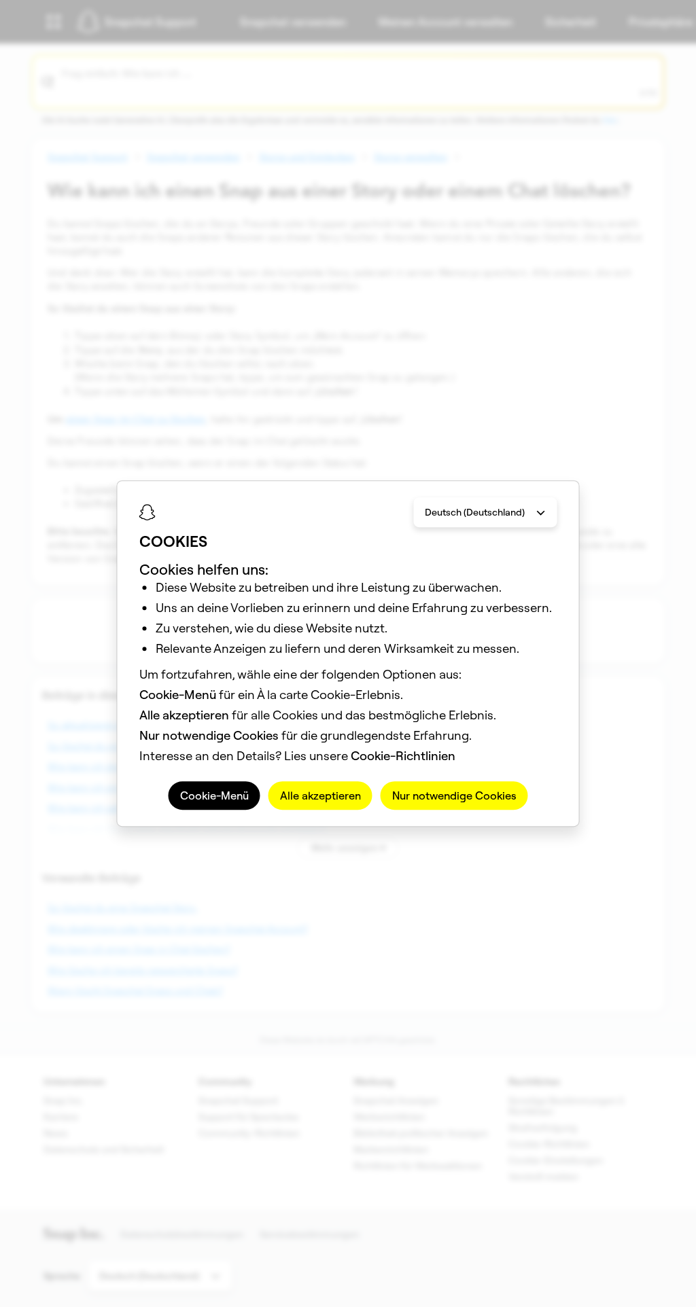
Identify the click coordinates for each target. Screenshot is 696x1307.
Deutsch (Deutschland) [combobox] (475, 512)
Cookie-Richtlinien (403, 756)
